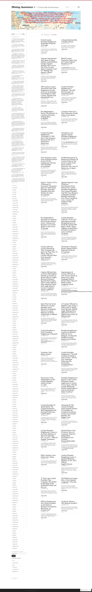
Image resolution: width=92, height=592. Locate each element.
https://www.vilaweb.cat (70, 141)
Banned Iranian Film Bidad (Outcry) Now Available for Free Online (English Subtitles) (18, 165)
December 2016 (15, 441)
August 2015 (15, 476)
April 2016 (14, 458)
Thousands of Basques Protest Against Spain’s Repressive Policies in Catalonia (69, 249)
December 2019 (15, 362)
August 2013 (15, 528)
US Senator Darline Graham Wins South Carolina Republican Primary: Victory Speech (18, 82)
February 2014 (15, 515)
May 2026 (14, 194)
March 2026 (15, 198)
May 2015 (14, 482)
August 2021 (15, 318)
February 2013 (15, 539)
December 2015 (15, 467)
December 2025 (15, 205)
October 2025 (15, 209)
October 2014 (15, 498)
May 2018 (14, 404)
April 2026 (14, 196)
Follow (14, 555)
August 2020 (15, 345)
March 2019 (15, 382)
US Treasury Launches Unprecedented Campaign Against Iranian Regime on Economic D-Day (18, 109)
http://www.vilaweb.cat (66, 67)
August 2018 (15, 397)
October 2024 (15, 235)
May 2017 (14, 430)
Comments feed (15, 569)
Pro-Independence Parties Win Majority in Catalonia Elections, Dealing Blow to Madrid (49, 115)
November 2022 (15, 286)
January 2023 (15, 281)
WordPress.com (15, 571)
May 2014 (14, 509)
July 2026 (14, 189)
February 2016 (15, 463)
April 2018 (14, 406)
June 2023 (14, 270)
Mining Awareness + (24, 7)
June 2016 (14, 454)
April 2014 (14, 511)
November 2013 (15, 522)
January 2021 (15, 334)
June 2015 (14, 480)
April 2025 (14, 222)
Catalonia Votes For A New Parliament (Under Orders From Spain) (69, 113)
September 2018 (15, 395)
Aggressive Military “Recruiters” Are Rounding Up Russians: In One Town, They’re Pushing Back (18, 62)
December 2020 (15, 336)
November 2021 (15, 312)
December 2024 (15, 231)
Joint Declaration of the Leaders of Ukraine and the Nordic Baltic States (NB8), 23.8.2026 (18, 129)
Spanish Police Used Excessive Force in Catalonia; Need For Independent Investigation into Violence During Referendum (68, 435)
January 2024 (15, 255)
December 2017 (15, 415)
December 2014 (15, 493)
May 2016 (14, 456)
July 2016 (14, 452)
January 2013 (15, 541)
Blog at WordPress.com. (31, 590)
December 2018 (15, 388)
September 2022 (15, 290)
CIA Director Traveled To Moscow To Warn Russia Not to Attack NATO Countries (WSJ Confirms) (18, 66)
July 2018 (14, 399)
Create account (15, 562)
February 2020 (15, 358)
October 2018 (15, 393)
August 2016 (15, 450)
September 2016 (15, 447)
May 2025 (14, 220)
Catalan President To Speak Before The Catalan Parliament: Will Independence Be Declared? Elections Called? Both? (48, 409)
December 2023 (15, 257)
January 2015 (15, 491)
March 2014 (15, 513)
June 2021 (14, 323)
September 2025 (15, 211)
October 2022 (15, 288)
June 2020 (14, 349)
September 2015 (15, 474)
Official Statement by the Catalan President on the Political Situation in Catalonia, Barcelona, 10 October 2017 (49, 505)
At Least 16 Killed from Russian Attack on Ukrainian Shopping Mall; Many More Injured (18, 175)
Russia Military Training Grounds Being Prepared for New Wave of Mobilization (18, 149)
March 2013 (15, 537)
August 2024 (15, 240)
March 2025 (15, 224)
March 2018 (15, 408)
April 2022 (14, 301)
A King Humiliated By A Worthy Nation (69, 41)
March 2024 (15, 251)
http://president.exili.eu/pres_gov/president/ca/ (69, 290)
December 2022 (15, 283)
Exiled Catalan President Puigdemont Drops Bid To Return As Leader (48, 42)
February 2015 (15, 489)
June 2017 (14, 428)
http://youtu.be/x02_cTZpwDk (68, 448)
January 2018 (15, 412)
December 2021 (15, 310)
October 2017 (15, 419)
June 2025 (14, 218)
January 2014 (15, 517)
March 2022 (15, 303)
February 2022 (15, 305)
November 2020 (15, 338)
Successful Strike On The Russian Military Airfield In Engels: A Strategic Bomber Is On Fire (18, 50)
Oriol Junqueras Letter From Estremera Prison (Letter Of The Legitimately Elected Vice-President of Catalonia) (49, 162)
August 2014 (15, 502)
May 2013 (14, 533)
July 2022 (14, 294)
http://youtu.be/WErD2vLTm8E (46, 341)
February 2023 (15, 279)
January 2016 (15, 465)
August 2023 (15, 266)
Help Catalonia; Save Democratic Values (48, 456)
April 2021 (14, 327)
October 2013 (15, 524)
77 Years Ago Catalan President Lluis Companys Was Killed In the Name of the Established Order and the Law (48, 482)
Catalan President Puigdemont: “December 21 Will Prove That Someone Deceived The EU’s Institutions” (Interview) (48, 138)
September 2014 (15, 500)
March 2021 (15, 329)
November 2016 (15, 443)
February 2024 (15, 253)
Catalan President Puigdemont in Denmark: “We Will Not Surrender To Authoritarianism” (68, 90)
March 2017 (15, 434)
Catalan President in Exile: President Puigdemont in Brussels (49, 332)
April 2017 (14, 432)
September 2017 (15, 421)
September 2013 (15, 526)
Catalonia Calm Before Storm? (46, 353)
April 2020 (14, 353)
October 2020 (15, 340)
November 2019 (15, 364)
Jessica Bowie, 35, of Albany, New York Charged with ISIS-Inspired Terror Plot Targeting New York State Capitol (18, 180)
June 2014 (14, 506)
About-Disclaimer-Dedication (18, 3)
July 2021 (14, 321)
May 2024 (14, 246)
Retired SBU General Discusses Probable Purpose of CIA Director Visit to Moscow (18, 72)
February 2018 (15, 410)
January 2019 (15, 386)
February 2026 (15, 200)
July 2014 (14, 504)
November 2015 (15, 469)
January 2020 (15, 360)
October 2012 (15, 544)
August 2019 (15, 371)
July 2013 (14, 530)
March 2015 (15, 487)
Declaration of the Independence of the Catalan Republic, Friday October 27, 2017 (48, 381)
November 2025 (15, 207)
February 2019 (15, 384)
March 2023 (15, 277)
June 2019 (14, 375)
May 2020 (14, 351)
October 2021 (15, 314)
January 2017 (15, 439)
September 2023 (15, 264)
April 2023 (14, 275)
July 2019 (14, 373)
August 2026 (15, 187)
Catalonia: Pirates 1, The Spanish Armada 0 (69, 502)
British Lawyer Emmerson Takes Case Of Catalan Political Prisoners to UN (69, 61)
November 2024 (15, 233)
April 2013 (14, 535)
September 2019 (15, 369)
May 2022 (14, 299)
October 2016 (15, 445)
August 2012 (15, 548)
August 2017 (15, 423)
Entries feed (15, 567)
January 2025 (15, 229)
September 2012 (15, 546)
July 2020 (14, 347)
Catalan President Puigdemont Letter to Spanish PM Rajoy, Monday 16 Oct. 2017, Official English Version (69, 459)
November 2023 (15, 259)
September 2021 (15, 316)
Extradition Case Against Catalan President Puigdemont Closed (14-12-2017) (69, 135)
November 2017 (15, 417)
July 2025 (14, 216)
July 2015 (14, 478)
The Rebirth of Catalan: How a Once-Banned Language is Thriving (69, 480)
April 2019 (14, 380)
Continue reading (44, 53)
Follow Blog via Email (18, 551)
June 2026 (14, 192)
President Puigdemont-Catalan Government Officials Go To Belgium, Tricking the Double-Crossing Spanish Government (69, 334)
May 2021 (14, 325)
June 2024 (14, 244)
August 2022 (15, 292)
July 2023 (14, 268)
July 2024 (14, 242)
